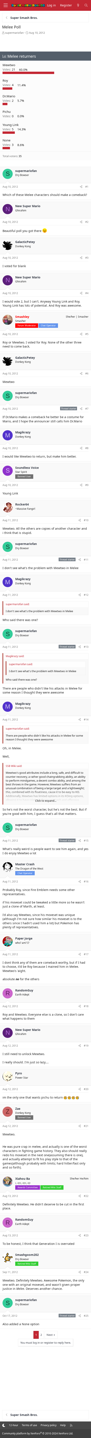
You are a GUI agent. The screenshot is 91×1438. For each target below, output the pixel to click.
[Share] (81, 186)
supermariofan (14, 33)
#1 (86, 186)
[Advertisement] (45, 43)
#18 (86, 1006)
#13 (86, 647)
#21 (86, 1126)
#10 (86, 520)
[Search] (86, 5)
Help (63, 1425)
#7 (86, 408)
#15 (86, 840)
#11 (86, 559)
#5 (86, 334)
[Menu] (5, 5)
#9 (86, 485)
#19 (86, 1045)
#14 (86, 719)
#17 (86, 954)
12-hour (13, 1425)
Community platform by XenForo (37, 1433)
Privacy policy (49, 1425)
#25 (86, 1316)
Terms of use (29, 1425)
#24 (86, 1272)
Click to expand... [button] (45, 801)
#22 (86, 1196)
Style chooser (3, 1425)
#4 (86, 293)
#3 (86, 258)
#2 (86, 222)
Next (50, 1335)
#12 (86, 595)
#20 (86, 1089)
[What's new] (78, 5)
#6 (86, 373)
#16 (86, 881)
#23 (86, 1235)
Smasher (83, 316)
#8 (86, 448)
